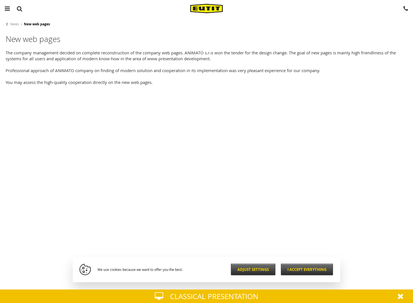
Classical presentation (214, 296)
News (14, 24)
